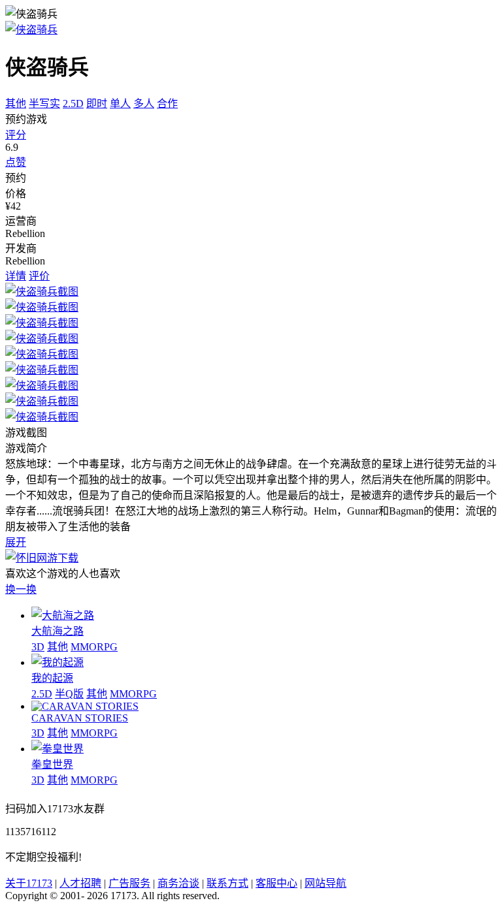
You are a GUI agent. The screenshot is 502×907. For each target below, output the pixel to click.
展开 (15, 542)
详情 (15, 275)
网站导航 (325, 883)
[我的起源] (57, 662)
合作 (167, 103)
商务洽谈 (178, 883)
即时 (96, 103)
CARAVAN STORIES (79, 718)
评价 (39, 275)
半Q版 (69, 693)
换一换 (21, 589)
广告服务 (129, 883)
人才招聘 (80, 883)
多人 (143, 103)
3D (37, 646)
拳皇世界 (52, 764)
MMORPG (94, 646)
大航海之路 (57, 631)
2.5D (73, 103)
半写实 (44, 103)
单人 (120, 103)
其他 (15, 103)
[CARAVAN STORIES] (85, 706)
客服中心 (276, 883)
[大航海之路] (62, 615)
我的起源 (52, 678)
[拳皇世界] (57, 748)
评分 (15, 134)
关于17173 (28, 883)
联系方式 (227, 883)
